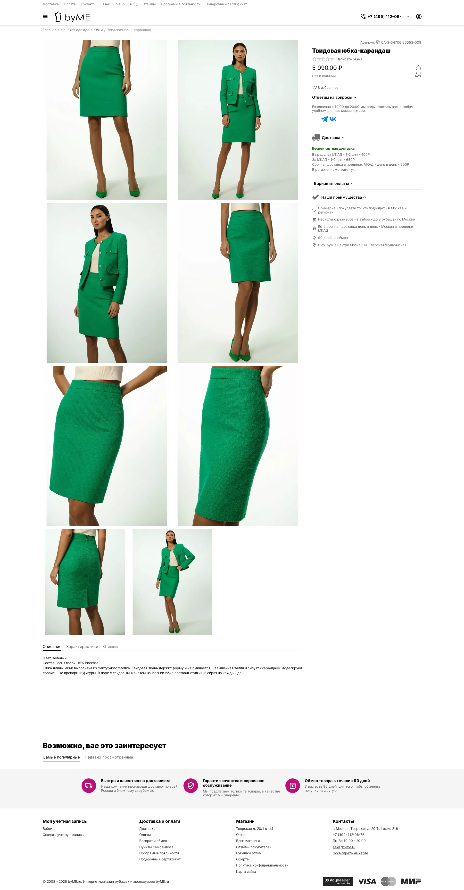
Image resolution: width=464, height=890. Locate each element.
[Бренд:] (418, 71)
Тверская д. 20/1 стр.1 (254, 828)
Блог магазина (248, 841)
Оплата (70, 4)
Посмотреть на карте (350, 853)
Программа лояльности (180, 4)
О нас (106, 4)
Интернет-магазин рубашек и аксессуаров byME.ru (126, 881)
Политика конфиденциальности (262, 865)
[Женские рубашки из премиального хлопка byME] (72, 16)
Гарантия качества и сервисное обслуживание (234, 783)
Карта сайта (246, 871)
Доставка (51, 4)
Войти (47, 828)
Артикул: (367, 42)
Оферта (242, 859)
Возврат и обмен (153, 841)
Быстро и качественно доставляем (135, 780)
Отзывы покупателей (253, 847)
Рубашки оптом (249, 853)
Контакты (88, 4)
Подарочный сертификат (226, 4)
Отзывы (149, 4)
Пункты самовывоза (156, 847)
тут (351, 169)
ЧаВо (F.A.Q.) (126, 4)
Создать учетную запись (63, 835)
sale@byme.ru (344, 847)
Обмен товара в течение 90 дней (337, 780)
